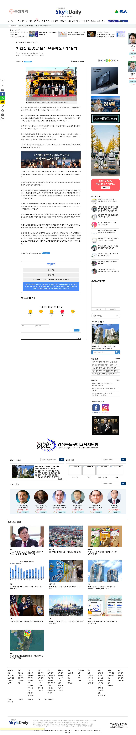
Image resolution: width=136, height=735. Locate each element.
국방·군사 (30, 685)
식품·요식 (50, 685)
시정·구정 (40, 685)
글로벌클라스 (91, 683)
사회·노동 (30, 675)
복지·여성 (30, 678)
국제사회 (90, 678)
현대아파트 (59, 510)
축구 (109, 680)
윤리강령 (53, 730)
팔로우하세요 (105, 412)
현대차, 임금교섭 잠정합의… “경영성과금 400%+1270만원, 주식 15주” (101, 587)
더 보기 (60, 479)
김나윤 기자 (23, 61)
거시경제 (40, 690)
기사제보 (99, 316)
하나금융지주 (41, 508)
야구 (109, 678)
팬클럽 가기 (105, 187)
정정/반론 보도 (49, 699)
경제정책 (40, 680)
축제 (102, 680)
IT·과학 (50, 693)
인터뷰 (10, 683)
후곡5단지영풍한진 (114, 510)
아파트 (80, 680)
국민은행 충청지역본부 (59, 508)
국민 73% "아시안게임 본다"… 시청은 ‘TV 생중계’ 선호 (102, 622)
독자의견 (71, 730)
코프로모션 (113, 309)
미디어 (99, 685)
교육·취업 (30, 680)
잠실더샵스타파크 (41, 510)
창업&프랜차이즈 (32, 42)
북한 (19, 683)
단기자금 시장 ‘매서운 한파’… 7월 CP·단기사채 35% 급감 (26, 587)
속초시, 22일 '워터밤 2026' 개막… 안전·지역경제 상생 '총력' (66, 622)
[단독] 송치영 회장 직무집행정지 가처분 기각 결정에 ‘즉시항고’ (106, 371)
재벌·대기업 (41, 675)
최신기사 (21, 21)
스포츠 (93, 21)
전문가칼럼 (11, 678)
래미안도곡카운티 (77, 510)
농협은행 (77, 508)
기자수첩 (10, 680)
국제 (83, 21)
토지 (79, 678)
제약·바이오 (51, 683)
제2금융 (70, 683)
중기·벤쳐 (40, 678)
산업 (56, 21)
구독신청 (98, 309)
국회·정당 (20, 675)
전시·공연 (100, 678)
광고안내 (59, 730)
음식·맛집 (100, 690)
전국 (39, 699)
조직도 (42, 730)
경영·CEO (41, 673)
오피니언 (29, 21)
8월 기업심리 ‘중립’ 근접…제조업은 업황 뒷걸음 (32, 26)
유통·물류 (50, 680)
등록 (77, 330)
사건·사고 (30, 673)
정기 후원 (51, 270)
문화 (87, 21)
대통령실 (20, 673)
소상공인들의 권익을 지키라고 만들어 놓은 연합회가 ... (104, 389)
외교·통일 (20, 680)
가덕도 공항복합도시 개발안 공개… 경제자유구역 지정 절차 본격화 (26, 657)
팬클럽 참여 (25, 512)
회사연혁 (47, 730)
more (118, 359)
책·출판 (100, 675)
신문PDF (10, 699)
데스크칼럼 (11, 675)
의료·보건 (30, 688)
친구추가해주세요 (96, 412)
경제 (52, 21)
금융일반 (70, 673)
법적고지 (77, 730)
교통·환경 (30, 693)
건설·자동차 (51, 675)
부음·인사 (30, 695)
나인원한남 (96, 510)
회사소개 (36, 730)
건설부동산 (76, 21)
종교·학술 (100, 683)
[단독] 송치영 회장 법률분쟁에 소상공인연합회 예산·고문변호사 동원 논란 (106, 362)
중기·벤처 (60, 673)
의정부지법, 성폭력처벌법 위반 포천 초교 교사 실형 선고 (106, 374)
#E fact (22, 42)
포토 (98, 21)
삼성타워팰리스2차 (22, 510)
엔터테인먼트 (101, 695)
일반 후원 (51, 275)
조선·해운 (50, 678)
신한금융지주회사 (22, 508)
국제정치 (90, 680)
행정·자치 (20, 678)
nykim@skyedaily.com (35, 253)
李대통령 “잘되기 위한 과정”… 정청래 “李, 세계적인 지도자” (106, 365)
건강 (99, 693)
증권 (69, 678)
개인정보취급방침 (85, 730)
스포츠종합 (111, 675)
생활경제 (63, 21)
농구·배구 (110, 685)
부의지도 (37, 21)
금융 (69, 21)
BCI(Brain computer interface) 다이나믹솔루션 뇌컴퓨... (102, 394)
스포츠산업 (111, 673)
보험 (69, 680)
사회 (47, 21)
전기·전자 (50, 673)
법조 (29, 690)
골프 (109, 683)
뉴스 (17, 42)
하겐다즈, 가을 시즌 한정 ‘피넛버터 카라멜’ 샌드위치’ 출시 (102, 553)
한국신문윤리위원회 (118, 724)
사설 (9, 673)
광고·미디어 (51, 690)
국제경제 (90, 675)
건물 (79, 675)
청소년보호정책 (95, 730)
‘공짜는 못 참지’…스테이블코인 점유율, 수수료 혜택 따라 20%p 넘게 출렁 (87, 35)
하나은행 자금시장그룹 (95, 508)
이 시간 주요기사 (14, 30)
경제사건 (40, 688)
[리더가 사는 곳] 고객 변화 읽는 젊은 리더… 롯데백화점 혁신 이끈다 (104, 347)
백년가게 (60, 688)
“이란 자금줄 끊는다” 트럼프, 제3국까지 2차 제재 (26, 621)
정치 (43, 21)
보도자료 (30, 699)
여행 (99, 680)
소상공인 (60, 690)
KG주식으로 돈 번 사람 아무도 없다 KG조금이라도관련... (102, 384)
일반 (79, 673)
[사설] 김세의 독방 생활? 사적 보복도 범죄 (104, 368)
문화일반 (100, 673)
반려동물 (100, 688)
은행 (69, 675)
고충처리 (67, 732)
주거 (29, 683)
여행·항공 (50, 688)
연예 (122, 678)
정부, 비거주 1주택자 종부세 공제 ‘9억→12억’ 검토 (64, 587)
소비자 (40, 683)
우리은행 (114, 508)
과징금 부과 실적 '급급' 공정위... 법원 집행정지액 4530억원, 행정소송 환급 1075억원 (26, 553)
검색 (62, 459)
